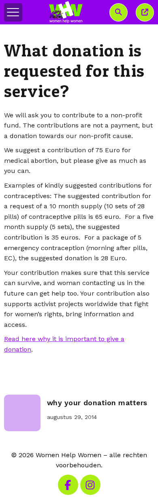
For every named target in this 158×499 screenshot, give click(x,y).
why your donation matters (97, 403)
